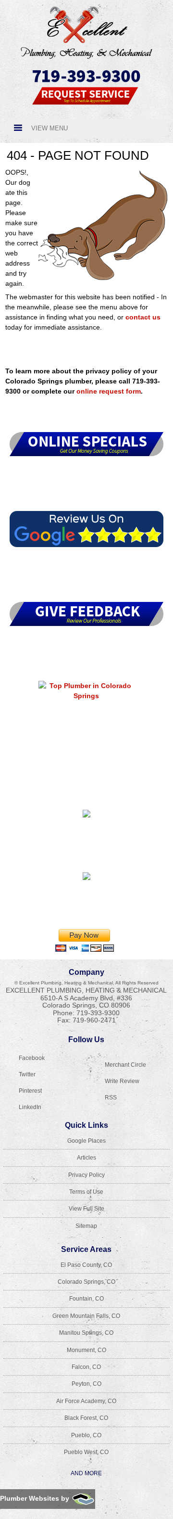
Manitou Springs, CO (86, 1332)
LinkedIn (30, 1107)
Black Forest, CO (86, 1418)
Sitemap (86, 1226)
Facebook (32, 1058)
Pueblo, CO (86, 1435)
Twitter (27, 1074)
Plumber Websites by (35, 1498)
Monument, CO (86, 1350)
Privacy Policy (86, 1175)
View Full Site (86, 1208)
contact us (143, 317)
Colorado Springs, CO (86, 1281)
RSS (111, 1097)
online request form (108, 391)
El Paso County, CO (86, 1265)
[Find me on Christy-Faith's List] (86, 880)
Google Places (86, 1140)
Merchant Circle (125, 1065)
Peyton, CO (86, 1383)
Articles (86, 1157)
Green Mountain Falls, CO (86, 1316)
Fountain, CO (86, 1298)
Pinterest (30, 1091)
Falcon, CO (86, 1367)
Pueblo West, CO (86, 1452)
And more (86, 1473)
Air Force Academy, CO (86, 1401)
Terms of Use (86, 1191)
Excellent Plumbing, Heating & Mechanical (86, 990)
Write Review (122, 1081)
